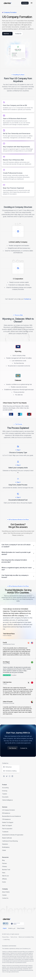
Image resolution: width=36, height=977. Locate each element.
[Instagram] (9, 776)
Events (4, 882)
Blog (3, 860)
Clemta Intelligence (7, 800)
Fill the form (9, 767)
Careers (4, 895)
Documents (5, 797)
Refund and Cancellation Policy (26, 937)
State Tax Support (7, 825)
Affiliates (4, 879)
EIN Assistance (6, 813)
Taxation (4, 794)
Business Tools (6, 869)
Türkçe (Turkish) (20, 928)
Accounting (5, 787)
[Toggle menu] (31, 3)
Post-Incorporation (7, 828)
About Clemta (6, 892)
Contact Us (18, 33)
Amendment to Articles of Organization (12, 835)
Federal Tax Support (7, 822)
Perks (3, 872)
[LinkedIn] (12, 776)
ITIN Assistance (6, 819)
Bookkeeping (5, 847)
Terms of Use (13, 937)
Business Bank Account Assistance (11, 816)
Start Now (6, 33)
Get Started (25, 3)
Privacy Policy (5, 937)
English (5, 928)
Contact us (27, 299)
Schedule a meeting (11, 771)
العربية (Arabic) (11, 928)
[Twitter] (6, 776)
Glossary (4, 866)
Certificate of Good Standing (10, 841)
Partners (4, 863)
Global (4, 850)
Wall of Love (5, 875)
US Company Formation (8, 810)
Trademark (5, 831)
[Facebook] (4, 776)
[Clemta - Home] (7, 3)
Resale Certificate (7, 838)
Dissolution (5, 844)
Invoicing (4, 790)
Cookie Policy (6, 939)
